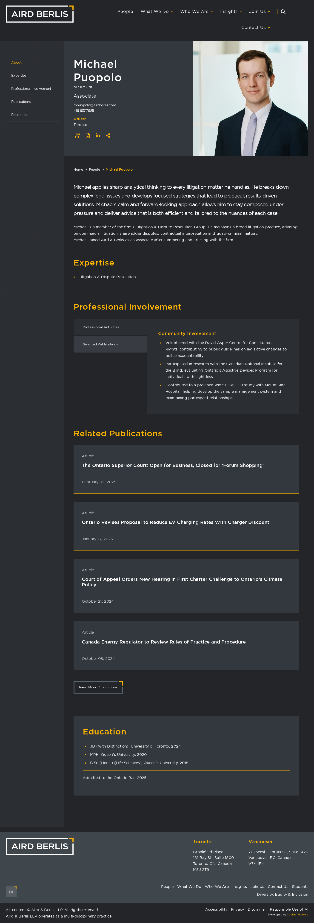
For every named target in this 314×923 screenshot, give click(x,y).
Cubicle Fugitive (297, 914)
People (125, 11)
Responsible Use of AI (289, 909)
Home (78, 169)
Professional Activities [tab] (101, 327)
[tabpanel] (223, 365)
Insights (229, 11)
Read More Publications (98, 687)
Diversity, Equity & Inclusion (282, 894)
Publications (21, 101)
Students (300, 886)
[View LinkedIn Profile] (98, 135)
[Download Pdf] (88, 135)
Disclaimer (257, 909)
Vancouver (260, 841)
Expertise (18, 75)
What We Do (155, 11)
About (16, 62)
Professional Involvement (31, 88)
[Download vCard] (78, 135)
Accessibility (216, 909)
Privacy (237, 909)
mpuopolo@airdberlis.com (95, 105)
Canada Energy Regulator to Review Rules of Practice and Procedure (164, 642)
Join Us (257, 11)
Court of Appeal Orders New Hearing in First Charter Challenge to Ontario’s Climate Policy (182, 582)
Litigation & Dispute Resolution (107, 276)
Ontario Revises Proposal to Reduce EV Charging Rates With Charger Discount (175, 522)
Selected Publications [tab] (100, 344)
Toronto (80, 124)
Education (19, 115)
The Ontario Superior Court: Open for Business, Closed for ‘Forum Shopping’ (173, 465)
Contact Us (253, 27)
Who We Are (194, 11)
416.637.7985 (84, 110)
